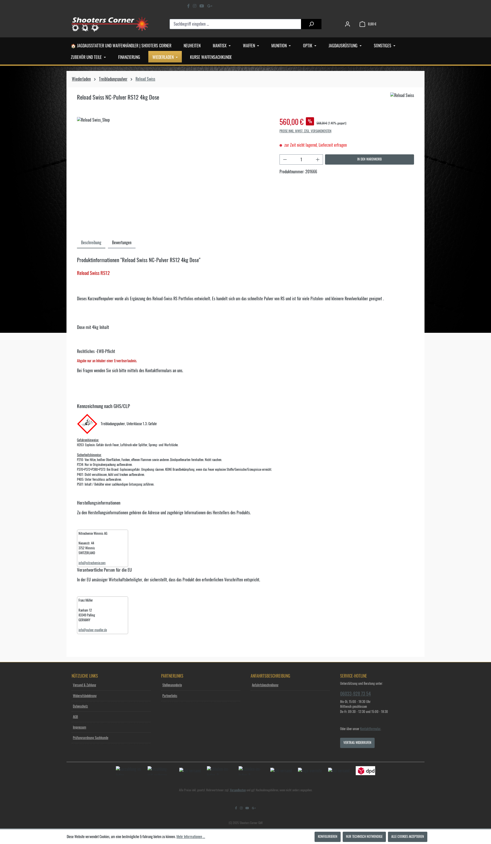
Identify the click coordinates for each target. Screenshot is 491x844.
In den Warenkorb (369, 159)
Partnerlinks (169, 696)
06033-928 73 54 (355, 693)
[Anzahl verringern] (285, 159)
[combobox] (235, 24)
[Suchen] (311, 24)
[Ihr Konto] (347, 24)
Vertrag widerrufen (357, 742)
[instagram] (194, 6)
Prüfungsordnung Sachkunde (90, 738)
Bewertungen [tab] (121, 243)
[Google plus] (209, 6)
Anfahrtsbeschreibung (265, 685)
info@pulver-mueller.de (93, 630)
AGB (75, 717)
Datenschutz (80, 706)
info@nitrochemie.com (92, 563)
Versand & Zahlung (84, 685)
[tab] (91, 242)
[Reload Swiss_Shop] (173, 172)
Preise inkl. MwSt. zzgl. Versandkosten (305, 131)
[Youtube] (201, 6)
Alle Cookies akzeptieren (407, 836)
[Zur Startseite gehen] (110, 24)
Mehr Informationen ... (190, 837)
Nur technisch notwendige (364, 836)
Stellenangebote (172, 685)
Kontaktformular (370, 729)
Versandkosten (238, 790)
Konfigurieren (327, 836)
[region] (173, 172)
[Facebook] (188, 6)
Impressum (79, 727)
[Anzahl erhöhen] (318, 159)
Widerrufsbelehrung (85, 696)
